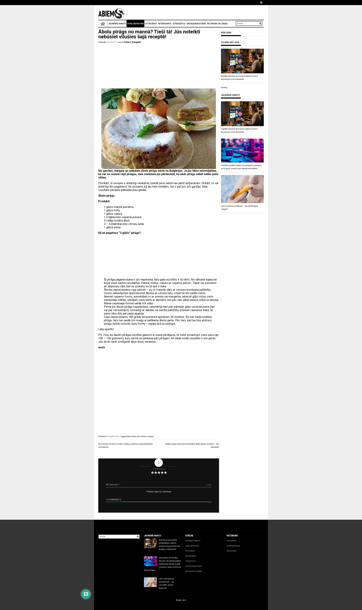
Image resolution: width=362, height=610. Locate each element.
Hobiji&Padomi (135, 23)
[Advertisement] (158, 66)
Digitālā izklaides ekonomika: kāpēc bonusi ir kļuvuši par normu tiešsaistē (169, 544)
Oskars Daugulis (132, 42)
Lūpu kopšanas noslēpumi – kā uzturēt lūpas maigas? (166, 583)
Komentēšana (233, 546)
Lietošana (231, 541)
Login (208, 484)
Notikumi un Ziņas (217, 23)
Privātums (231, 551)
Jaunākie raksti (117, 23)
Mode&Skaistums (196, 23)
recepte (150, 436)
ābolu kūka (131, 436)
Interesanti (164, 23)
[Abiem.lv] (102, 23)
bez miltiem (141, 436)
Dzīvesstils (179, 23)
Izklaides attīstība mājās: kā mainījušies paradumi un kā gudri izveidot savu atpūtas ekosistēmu (162, 564)
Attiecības (151, 23)
